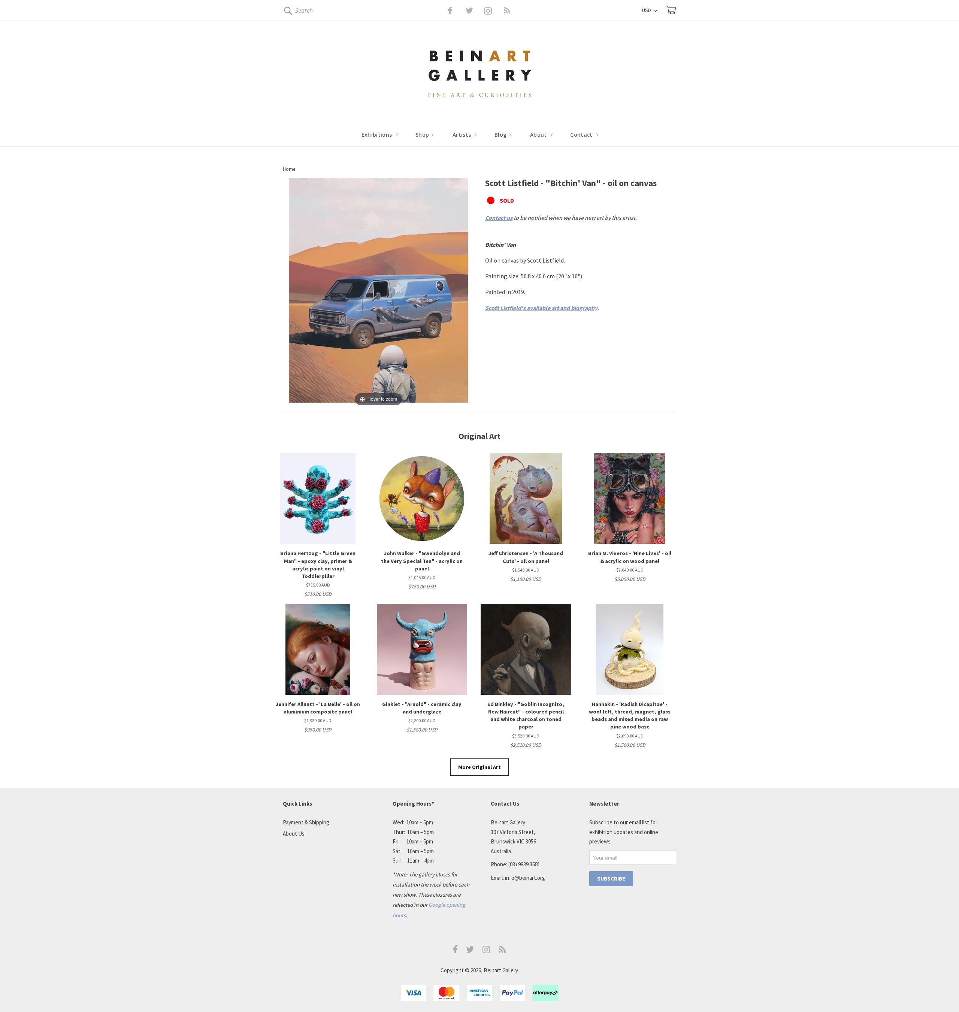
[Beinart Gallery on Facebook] (445, 10)
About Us (294, 833)
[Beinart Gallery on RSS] (493, 10)
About (539, 134)
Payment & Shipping (306, 822)
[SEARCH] (287, 12)
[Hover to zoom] (378, 292)
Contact (582, 134)
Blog (501, 134)
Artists (463, 134)
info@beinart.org (525, 877)
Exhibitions (377, 134)
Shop (423, 134)
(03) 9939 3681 (524, 864)
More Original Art (479, 767)
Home (289, 169)
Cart (671, 10)
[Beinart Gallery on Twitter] (455, 10)
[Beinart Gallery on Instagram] (486, 951)
